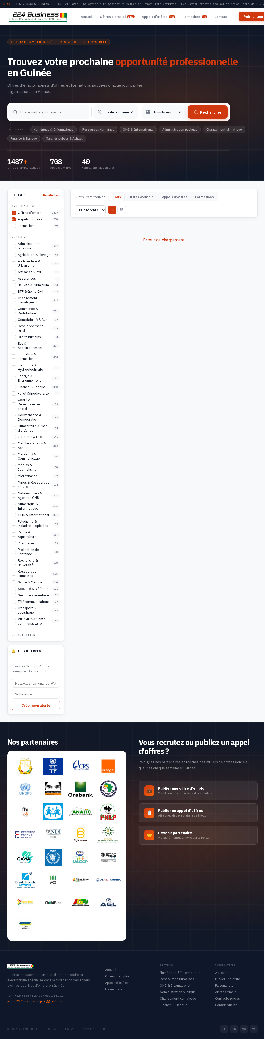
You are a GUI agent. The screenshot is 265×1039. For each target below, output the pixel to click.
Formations (194, 16)
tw (244, 1029)
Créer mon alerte (35, 705)
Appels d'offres (158, 16)
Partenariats (224, 985)
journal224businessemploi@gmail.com (35, 1001)
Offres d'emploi (116, 16)
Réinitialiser (51, 195)
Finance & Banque (173, 1005)
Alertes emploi (226, 992)
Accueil (87, 16)
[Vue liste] (112, 210)
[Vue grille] (121, 210)
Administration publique (178, 992)
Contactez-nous (227, 998)
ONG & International (175, 985)
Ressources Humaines (177, 979)
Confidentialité (226, 1005)
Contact (220, 16)
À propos (222, 972)
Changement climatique (178, 998)
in (234, 1029)
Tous (117, 197)
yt (254, 1029)
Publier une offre (227, 979)
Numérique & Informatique (180, 972)
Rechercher (211, 112)
